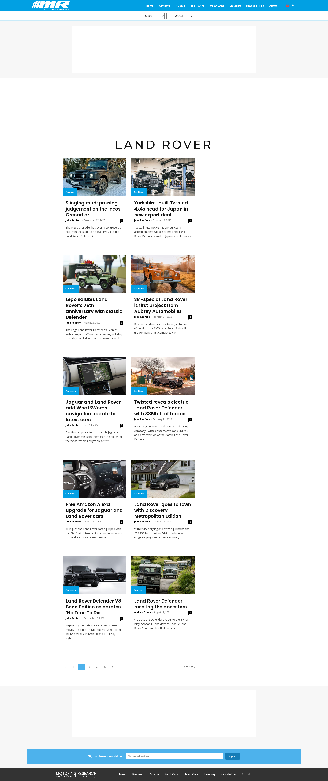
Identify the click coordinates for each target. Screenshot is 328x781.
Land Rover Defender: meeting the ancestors (160, 604)
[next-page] (113, 667)
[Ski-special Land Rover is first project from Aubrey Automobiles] (163, 274)
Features (139, 590)
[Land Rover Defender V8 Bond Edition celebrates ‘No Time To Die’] (94, 575)
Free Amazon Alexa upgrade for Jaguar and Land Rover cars (94, 510)
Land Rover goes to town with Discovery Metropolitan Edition (162, 510)
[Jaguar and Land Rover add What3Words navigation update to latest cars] (94, 376)
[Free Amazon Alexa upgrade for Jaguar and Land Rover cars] (94, 479)
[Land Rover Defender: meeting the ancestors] (163, 575)
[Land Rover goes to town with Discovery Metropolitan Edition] (163, 479)
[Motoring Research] (65, 5)
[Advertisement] (164, 49)
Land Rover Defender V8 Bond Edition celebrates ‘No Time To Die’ (93, 607)
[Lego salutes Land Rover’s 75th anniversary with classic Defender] (94, 274)
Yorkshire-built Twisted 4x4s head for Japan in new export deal (161, 209)
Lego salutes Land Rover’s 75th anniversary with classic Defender (94, 308)
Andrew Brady (142, 612)
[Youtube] (287, 6)
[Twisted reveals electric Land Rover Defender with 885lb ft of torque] (163, 376)
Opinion (69, 192)
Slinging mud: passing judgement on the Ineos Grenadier (93, 209)
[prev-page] (66, 667)
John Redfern (73, 220)
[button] (293, 6)
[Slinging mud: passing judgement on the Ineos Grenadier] (94, 177)
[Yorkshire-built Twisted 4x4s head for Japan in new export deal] (163, 177)
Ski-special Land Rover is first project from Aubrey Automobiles (160, 305)
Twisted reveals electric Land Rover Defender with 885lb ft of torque (161, 408)
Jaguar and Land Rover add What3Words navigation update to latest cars (93, 411)
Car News (139, 192)
